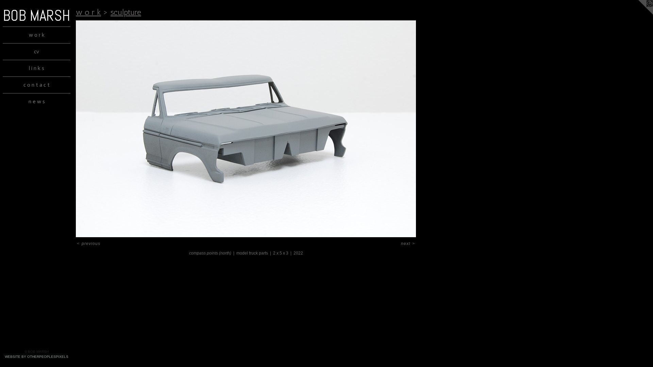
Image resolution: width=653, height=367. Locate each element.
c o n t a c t (36, 85)
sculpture (126, 12)
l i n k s (36, 68)
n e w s (37, 101)
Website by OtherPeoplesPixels (36, 357)
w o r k (37, 35)
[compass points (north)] (246, 128)
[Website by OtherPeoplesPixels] (639, 13)
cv (36, 51)
